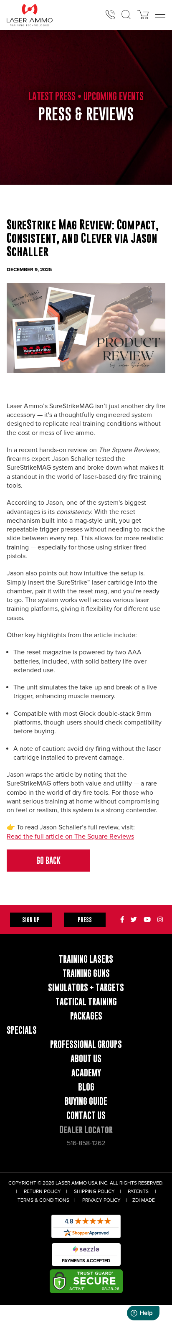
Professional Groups (86, 1044)
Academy (86, 1073)
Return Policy (42, 1191)
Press (85, 919)
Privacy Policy (101, 1200)
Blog (86, 1087)
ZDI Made (143, 1200)
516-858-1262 (86, 1143)
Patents (138, 1191)
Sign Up (31, 919)
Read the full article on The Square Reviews (70, 836)
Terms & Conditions (43, 1200)
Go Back (48, 860)
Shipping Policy (94, 1191)
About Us (86, 1058)
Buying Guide (86, 1101)
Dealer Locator (86, 1129)
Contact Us (86, 1115)
